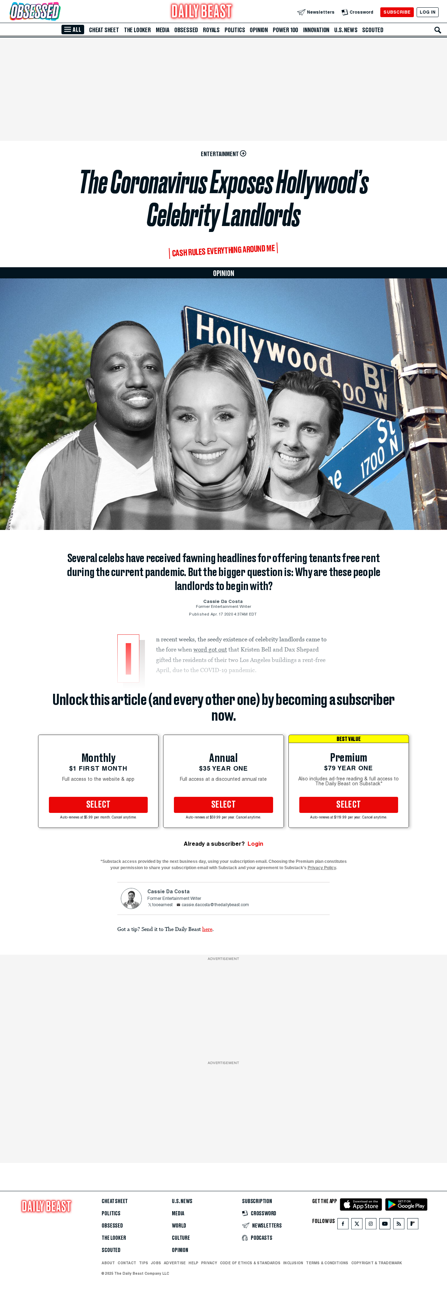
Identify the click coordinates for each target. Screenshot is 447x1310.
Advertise (175, 1263)
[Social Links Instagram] (370, 1225)
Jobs (156, 1263)
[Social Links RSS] (398, 1225)
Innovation (316, 30)
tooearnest (162, 905)
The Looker (137, 30)
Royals (211, 30)
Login (255, 843)
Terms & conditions (327, 1263)
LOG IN (427, 12)
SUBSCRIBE (396, 12)
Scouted (372, 30)
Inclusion (293, 1263)
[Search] (437, 30)
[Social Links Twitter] (356, 1225)
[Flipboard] (412, 1225)
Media (162, 30)
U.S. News (345, 30)
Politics (235, 30)
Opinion (259, 30)
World (179, 1226)
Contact (127, 1263)
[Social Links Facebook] (343, 1225)
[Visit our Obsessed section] (57, 12)
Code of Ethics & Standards (250, 1263)
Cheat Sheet (104, 30)
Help (193, 1263)
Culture (181, 1238)
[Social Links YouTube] (384, 1225)
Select (98, 804)
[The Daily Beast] (202, 12)
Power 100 (285, 30)
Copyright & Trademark (376, 1263)
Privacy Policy (322, 867)
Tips (143, 1263)
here (207, 929)
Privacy (209, 1263)
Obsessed (186, 30)
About (108, 1263)
